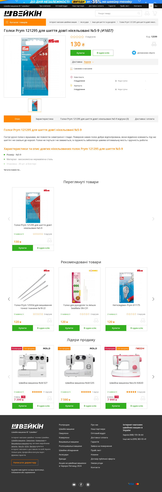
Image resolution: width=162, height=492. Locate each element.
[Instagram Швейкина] (88, 485)
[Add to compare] (154, 44)
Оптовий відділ (61, 6)
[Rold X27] (33, 380)
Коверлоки (40, 440)
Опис (17, 118)
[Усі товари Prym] (53, 44)
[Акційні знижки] (81, 2)
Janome (14, 446)
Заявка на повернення (101, 446)
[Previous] (10, 299)
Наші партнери (78, 6)
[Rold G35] (79, 380)
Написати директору (24, 462)
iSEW (27, 446)
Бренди (62, 459)
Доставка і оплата (96, 6)
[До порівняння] (49, 240)
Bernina (33, 446)
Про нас (94, 424)
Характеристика (44, 118)
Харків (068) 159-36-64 (133, 435)
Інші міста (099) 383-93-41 (134, 439)
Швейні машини (18, 440)
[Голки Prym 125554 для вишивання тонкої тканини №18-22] (33, 302)
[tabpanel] (34, 66)
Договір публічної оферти (103, 459)
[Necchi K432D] (126, 380)
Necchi (21, 446)
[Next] (154, 299)
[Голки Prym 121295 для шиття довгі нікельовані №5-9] (33, 222)
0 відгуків (91, 37)
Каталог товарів (18, 22)
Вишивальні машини (20, 443)
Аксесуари (63, 454)
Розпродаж (64, 424)
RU (156, 6)
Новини (94, 454)
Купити (81, 52)
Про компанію (45, 6)
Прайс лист (124, 6)
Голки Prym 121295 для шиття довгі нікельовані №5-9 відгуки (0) (94, 118)
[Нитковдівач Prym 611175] (126, 302)
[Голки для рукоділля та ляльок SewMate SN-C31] (79, 302)
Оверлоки (30, 440)
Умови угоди (97, 463)
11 (47, 392)
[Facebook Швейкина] (81, 485)
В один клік (103, 52)
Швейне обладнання (68, 450)
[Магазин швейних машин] (23, 15)
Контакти (138, 6)
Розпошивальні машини (70, 446)
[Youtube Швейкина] (74, 485)
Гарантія (111, 6)
